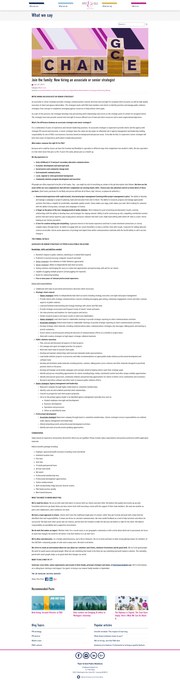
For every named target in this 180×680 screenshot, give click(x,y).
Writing (108, 90)
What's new (42, 88)
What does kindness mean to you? (108, 636)
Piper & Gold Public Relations (90, 664)
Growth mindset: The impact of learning (111, 632)
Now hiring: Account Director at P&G (47, 612)
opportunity (57, 573)
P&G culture (37, 645)
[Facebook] (46, 579)
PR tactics (36, 636)
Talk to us (135, 6)
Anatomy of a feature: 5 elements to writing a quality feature (119, 645)
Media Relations (84, 90)
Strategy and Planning (97, 90)
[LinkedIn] (51, 579)
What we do (63, 6)
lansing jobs (42, 573)
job (36, 573)
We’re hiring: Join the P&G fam (107, 641)
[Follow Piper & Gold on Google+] (101, 656)
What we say (107, 6)
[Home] (90, 5)
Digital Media (74, 90)
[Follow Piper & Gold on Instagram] (86, 656)
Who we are (34, 6)
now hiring (49, 573)
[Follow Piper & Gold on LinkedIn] (93, 656)
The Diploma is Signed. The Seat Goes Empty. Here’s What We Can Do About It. (131, 615)
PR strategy (36, 632)
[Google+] (55, 579)
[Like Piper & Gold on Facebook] (78, 656)
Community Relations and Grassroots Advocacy (53, 90)
